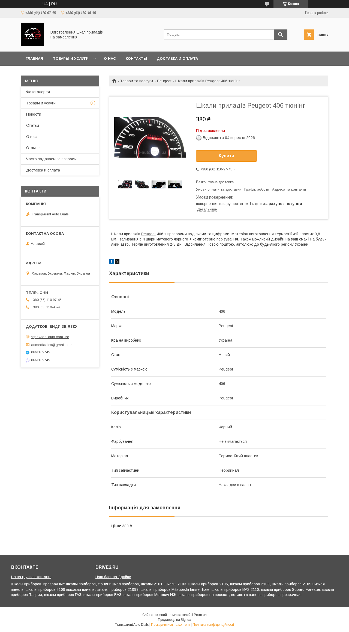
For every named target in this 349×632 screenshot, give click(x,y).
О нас (110, 58)
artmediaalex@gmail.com (52, 344)
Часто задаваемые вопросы (51, 159)
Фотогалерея (38, 92)
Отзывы (33, 148)
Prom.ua (200, 615)
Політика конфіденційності (213, 625)
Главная (34, 58)
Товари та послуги (136, 81)
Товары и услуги (71, 58)
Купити (226, 156)
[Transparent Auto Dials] (32, 44)
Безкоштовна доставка (215, 182)
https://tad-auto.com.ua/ (50, 337)
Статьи (32, 125)
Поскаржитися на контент (170, 625)
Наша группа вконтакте (31, 577)
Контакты (136, 58)
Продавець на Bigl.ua (174, 620)
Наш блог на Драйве (113, 577)
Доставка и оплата (177, 58)
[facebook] (111, 262)
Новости (33, 114)
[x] (117, 262)
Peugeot (164, 81)
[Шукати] (280, 34)
